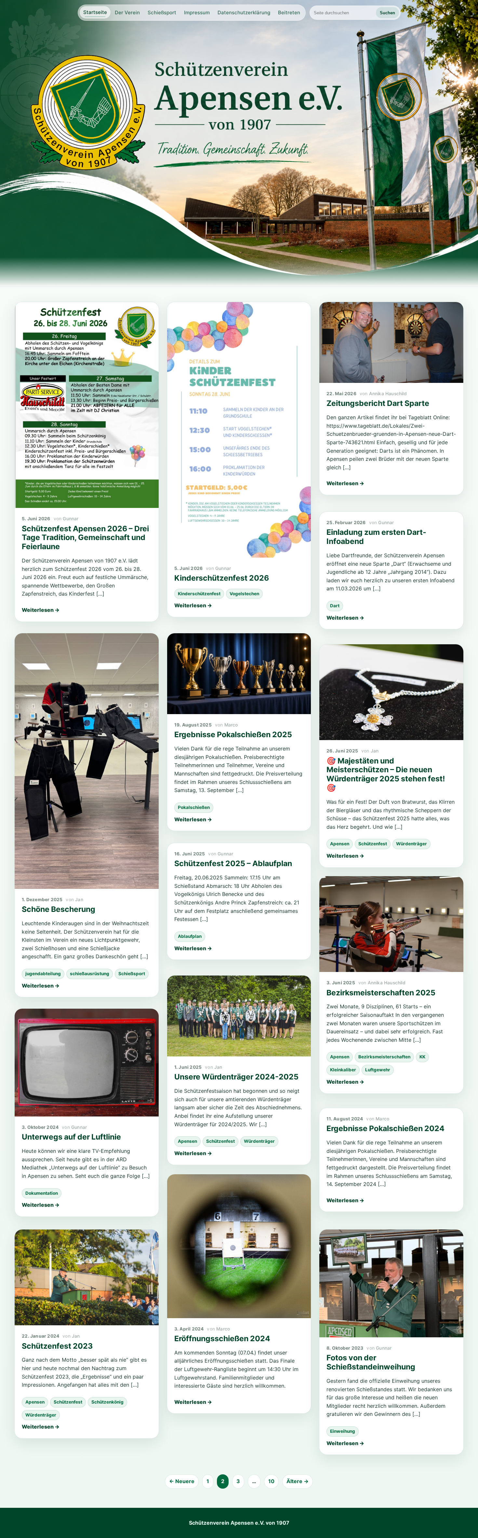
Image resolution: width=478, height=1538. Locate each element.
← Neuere (181, 1481)
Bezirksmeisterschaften (384, 1056)
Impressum (197, 12)
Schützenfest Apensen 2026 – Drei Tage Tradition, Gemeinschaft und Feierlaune (85, 537)
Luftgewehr (377, 1069)
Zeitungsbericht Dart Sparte (377, 403)
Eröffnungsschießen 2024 (222, 1338)
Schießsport (162, 12)
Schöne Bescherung (58, 909)
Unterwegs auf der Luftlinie (71, 1136)
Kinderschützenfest (199, 593)
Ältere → (297, 1481)
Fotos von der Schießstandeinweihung (370, 1362)
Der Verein (127, 12)
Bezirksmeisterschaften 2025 (380, 992)
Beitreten (289, 12)
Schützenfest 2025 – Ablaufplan (233, 863)
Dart (334, 605)
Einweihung (342, 1431)
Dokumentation (41, 1193)
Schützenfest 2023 (57, 1346)
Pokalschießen (194, 807)
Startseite (95, 12)
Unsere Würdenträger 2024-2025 (236, 1076)
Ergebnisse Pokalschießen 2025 (233, 734)
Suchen (387, 12)
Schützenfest (372, 843)
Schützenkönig (107, 1402)
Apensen (339, 843)
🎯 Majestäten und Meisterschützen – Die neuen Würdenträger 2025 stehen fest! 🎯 (385, 774)
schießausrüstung (89, 973)
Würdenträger (411, 843)
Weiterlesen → (41, 610)
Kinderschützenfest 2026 (221, 578)
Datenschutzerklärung (244, 12)
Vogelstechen (244, 593)
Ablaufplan (190, 936)
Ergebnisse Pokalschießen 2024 (385, 1128)
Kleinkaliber (343, 1069)
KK (422, 1056)
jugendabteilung (43, 973)
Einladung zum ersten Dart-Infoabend (376, 537)
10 (271, 1481)
